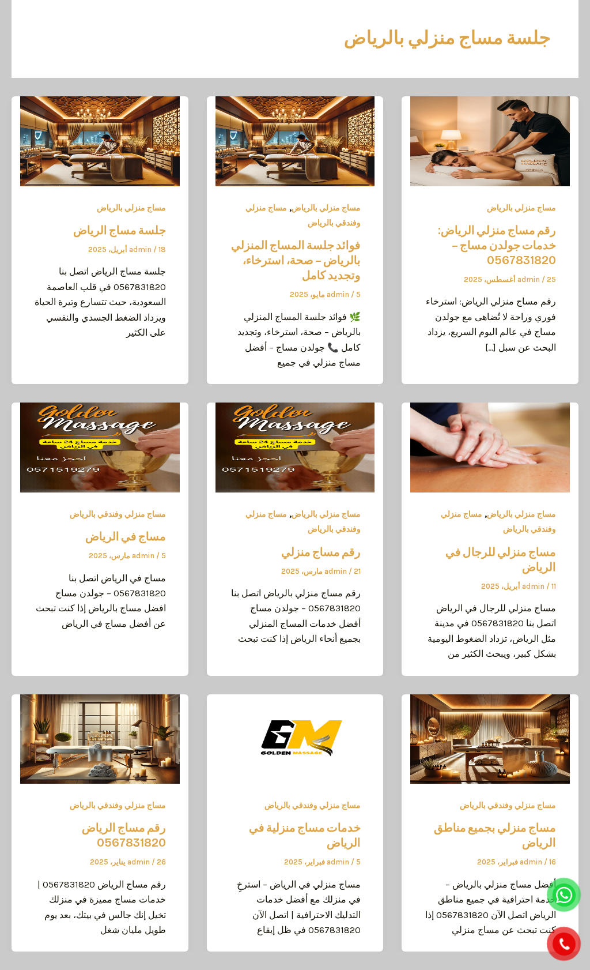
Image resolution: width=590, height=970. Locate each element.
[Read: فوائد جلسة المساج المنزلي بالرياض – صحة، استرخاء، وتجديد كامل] (295, 140)
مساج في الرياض (125, 536)
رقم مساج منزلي (321, 552)
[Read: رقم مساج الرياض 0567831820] (100, 737)
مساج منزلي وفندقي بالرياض (118, 514)
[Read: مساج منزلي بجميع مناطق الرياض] (490, 737)
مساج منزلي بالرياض (521, 208)
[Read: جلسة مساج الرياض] (100, 140)
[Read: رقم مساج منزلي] (295, 446)
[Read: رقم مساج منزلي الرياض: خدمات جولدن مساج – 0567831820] (490, 140)
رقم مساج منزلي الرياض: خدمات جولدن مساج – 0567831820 (497, 245)
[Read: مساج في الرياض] (100, 446)
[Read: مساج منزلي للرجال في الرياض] (490, 446)
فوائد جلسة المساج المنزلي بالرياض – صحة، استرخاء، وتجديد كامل (296, 260)
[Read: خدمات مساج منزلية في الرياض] (295, 737)
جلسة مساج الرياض (119, 230)
